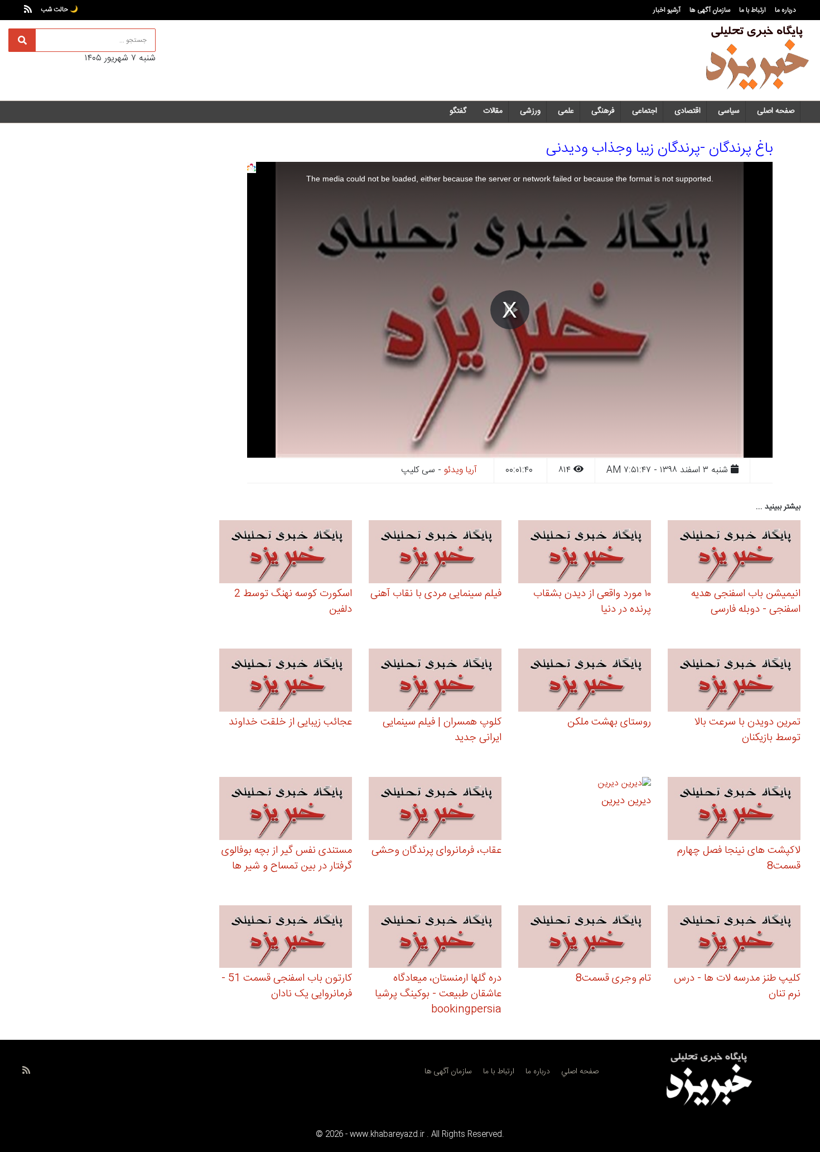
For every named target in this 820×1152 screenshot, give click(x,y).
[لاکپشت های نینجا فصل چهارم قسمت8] (734, 810)
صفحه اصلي (580, 1071)
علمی (566, 111)
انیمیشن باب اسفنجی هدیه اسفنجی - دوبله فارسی (745, 601)
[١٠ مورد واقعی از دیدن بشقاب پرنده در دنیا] (584, 553)
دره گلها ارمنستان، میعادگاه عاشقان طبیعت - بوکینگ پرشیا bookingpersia (438, 994)
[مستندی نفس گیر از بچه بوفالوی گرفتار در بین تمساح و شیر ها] (285, 810)
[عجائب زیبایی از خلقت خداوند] (285, 681)
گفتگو (458, 111)
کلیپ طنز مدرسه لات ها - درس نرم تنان (737, 986)
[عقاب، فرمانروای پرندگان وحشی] (435, 810)
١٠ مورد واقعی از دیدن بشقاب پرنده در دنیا (592, 601)
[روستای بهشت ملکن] (584, 681)
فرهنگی (603, 111)
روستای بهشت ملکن (609, 722)
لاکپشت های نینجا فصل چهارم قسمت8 (738, 858)
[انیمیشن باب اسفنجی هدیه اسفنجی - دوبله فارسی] (734, 553)
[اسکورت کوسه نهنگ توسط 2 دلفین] (285, 553)
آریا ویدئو (460, 470)
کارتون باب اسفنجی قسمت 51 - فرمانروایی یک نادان (286, 986)
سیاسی (729, 111)
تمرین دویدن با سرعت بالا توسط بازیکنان (747, 730)
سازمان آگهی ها (709, 10)
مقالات (493, 111)
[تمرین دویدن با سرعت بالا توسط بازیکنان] (734, 681)
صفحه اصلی (775, 111)
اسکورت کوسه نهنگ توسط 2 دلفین (293, 601)
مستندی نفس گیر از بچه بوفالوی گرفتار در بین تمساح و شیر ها (286, 858)
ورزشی (530, 111)
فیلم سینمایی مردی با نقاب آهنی (435, 593)
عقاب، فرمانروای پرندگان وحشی (436, 850)
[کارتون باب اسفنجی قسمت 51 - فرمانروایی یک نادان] (285, 938)
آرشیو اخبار (667, 10)
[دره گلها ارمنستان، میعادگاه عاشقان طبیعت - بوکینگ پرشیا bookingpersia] (435, 938)
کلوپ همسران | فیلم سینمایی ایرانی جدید (442, 730)
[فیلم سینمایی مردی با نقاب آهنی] (435, 553)
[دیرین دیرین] (624, 785)
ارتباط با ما (752, 10)
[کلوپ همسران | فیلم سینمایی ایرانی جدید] (435, 681)
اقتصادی (687, 111)
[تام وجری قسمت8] (584, 938)
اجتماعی (644, 111)
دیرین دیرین (626, 801)
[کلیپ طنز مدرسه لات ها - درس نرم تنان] (734, 938)
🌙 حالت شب (59, 9)
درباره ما (785, 10)
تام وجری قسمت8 (613, 978)
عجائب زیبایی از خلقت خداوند (290, 722)
